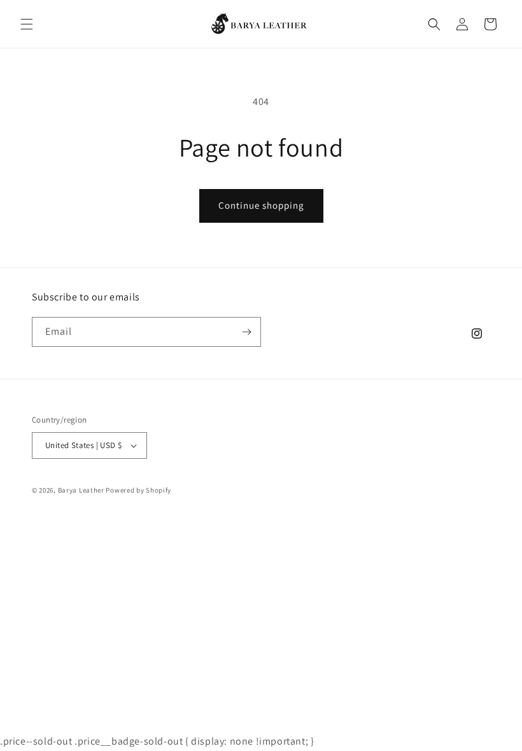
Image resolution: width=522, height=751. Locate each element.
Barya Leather (81, 490)
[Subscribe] (246, 332)
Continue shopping (261, 205)
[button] (27, 24)
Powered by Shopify (138, 490)
